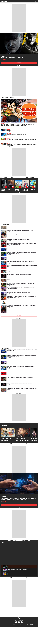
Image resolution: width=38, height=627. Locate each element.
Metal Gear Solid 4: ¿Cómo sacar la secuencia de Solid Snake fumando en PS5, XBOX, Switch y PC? (20, 274)
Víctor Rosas (4, 59)
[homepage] (4, 1)
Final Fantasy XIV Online (17, 190)
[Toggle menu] (36, 1)
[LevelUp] (6, 624)
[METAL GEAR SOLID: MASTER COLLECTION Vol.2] (19, 43)
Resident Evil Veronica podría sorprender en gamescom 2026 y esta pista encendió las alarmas (20, 270)
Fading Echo (9, 130)
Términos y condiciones (20, 620)
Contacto (16, 620)
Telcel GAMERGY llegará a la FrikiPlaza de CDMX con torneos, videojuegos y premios (18, 292)
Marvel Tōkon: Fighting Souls (25, 190)
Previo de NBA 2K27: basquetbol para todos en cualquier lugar (16, 134)
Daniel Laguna (4, 501)
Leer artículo (19, 63)
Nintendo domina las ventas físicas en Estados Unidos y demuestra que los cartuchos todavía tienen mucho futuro (22, 266)
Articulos (9, 133)
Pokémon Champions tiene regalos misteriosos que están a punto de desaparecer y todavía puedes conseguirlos (20, 262)
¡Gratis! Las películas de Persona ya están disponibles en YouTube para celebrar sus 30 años (20, 230)
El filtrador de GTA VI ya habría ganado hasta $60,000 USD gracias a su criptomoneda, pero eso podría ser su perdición (22, 279)
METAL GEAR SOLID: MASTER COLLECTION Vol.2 (4, 190)
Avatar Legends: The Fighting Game (6, 439)
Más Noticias (19, 315)
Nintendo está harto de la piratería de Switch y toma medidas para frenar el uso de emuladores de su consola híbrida (22, 145)
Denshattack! (32, 189)
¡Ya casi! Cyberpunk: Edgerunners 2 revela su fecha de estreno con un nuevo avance (18, 239)
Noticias (2, 123)
